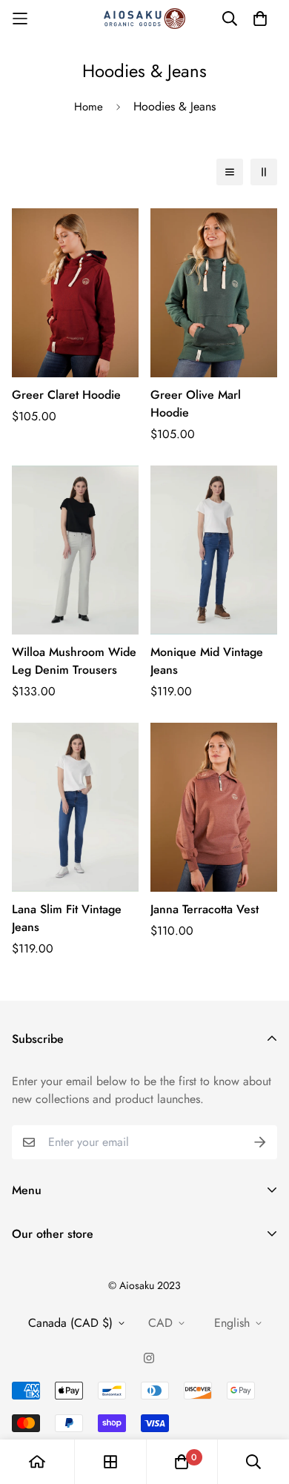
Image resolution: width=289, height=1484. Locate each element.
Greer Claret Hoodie (66, 394)
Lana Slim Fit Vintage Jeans (67, 918)
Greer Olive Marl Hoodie (195, 403)
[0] (181, 1461)
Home (88, 107)
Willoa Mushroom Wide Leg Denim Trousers (74, 660)
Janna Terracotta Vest (204, 909)
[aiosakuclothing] (144, 18)
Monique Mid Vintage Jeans (206, 660)
